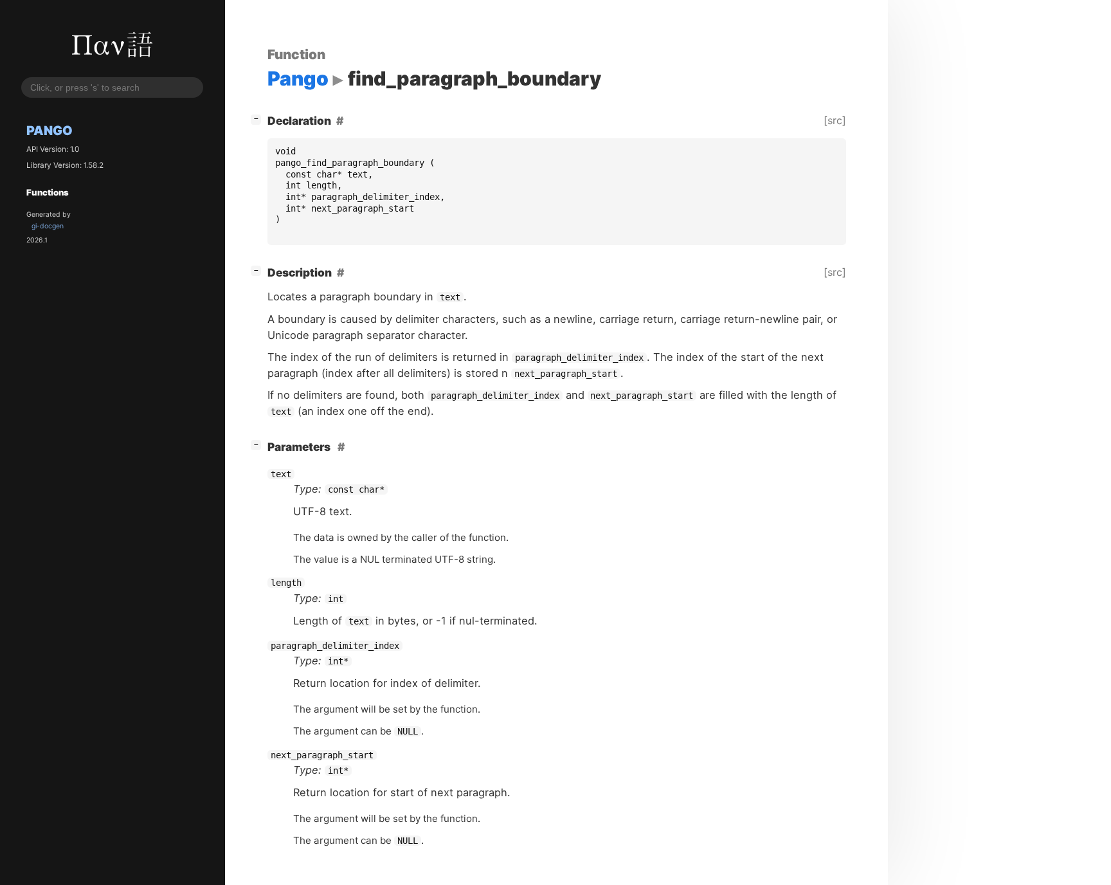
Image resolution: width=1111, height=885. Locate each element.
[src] (835, 120)
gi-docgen (48, 227)
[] (258, 118)
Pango (49, 131)
